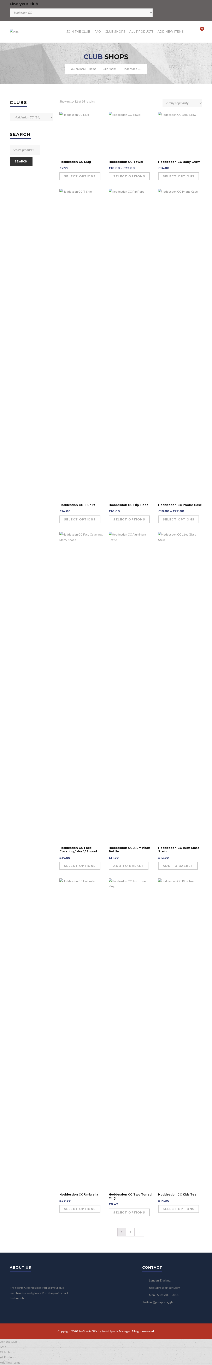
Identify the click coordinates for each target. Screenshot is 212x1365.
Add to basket (128, 866)
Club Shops (115, 31)
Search (21, 161)
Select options (80, 176)
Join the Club (78, 31)
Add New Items (171, 31)
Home (92, 68)
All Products (141, 31)
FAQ (97, 31)
